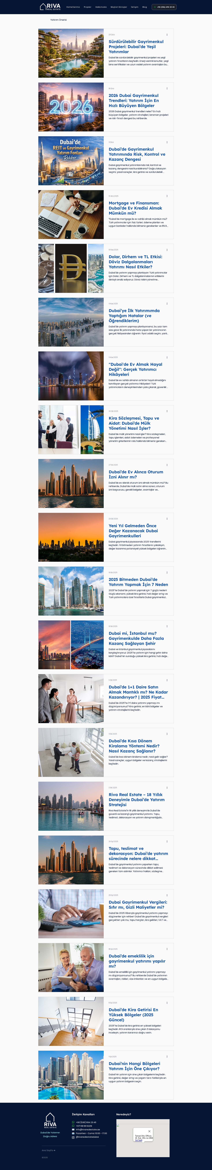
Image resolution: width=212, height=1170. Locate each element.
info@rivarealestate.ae (88, 1129)
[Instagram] (73, 1137)
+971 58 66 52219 (84, 1126)
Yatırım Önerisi (58, 20)
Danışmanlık (79, 20)
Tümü (41, 20)
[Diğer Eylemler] (168, 34)
